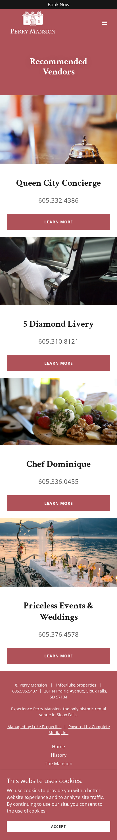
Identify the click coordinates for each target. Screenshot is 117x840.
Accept (58, 826)
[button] (104, 22)
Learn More (58, 222)
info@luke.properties (76, 685)
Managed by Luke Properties (34, 726)
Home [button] (58, 746)
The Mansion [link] (58, 763)
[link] (33, 22)
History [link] (58, 755)
